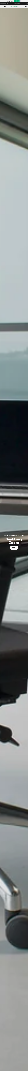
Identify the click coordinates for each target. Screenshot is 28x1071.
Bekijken (14, 547)
